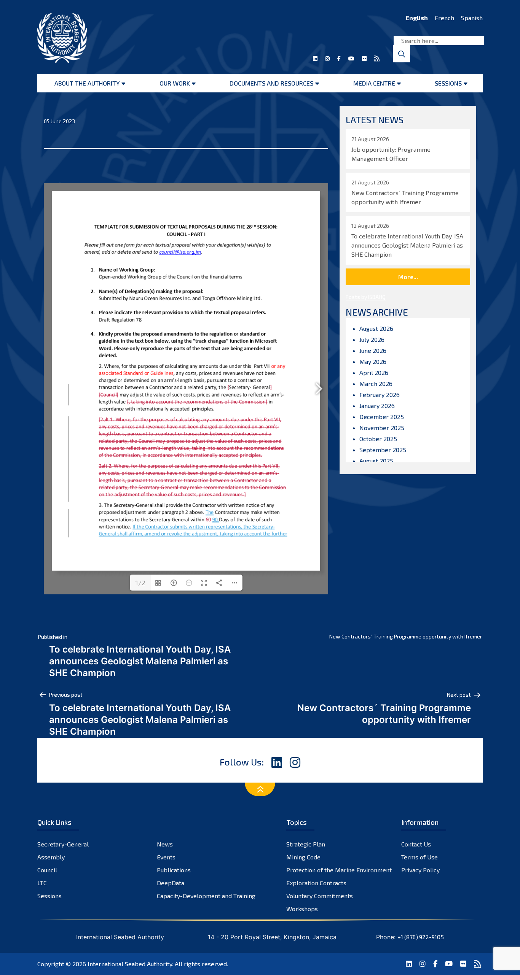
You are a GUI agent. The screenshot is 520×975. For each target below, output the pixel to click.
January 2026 (377, 405)
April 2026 (373, 372)
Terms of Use (419, 857)
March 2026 (375, 383)
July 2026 (371, 339)
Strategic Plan (305, 844)
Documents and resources (271, 83)
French (444, 17)
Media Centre (374, 83)
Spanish (472, 17)
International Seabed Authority (130, 963)
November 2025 (381, 427)
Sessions (448, 83)
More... (408, 276)
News (165, 844)
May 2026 (372, 361)
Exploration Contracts (316, 882)
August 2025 (376, 460)
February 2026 (379, 394)
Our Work (175, 83)
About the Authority (87, 83)
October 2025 (378, 438)
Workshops (302, 908)
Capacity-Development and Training (206, 895)
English (417, 17)
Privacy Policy (420, 869)
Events (166, 857)
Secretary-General (63, 844)
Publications (174, 869)
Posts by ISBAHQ (366, 297)
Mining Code (303, 857)
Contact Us (416, 844)
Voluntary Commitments (319, 895)
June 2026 (372, 350)
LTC (42, 882)
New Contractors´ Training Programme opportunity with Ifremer (405, 636)
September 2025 (382, 449)
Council (47, 869)
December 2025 (381, 416)
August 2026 (376, 328)
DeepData (170, 882)
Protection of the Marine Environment (339, 869)
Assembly (51, 857)
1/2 (140, 582)
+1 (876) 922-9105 (420, 937)
